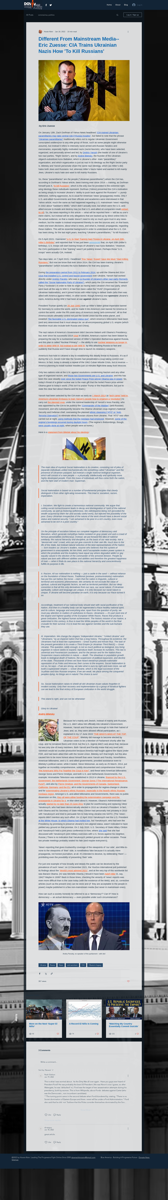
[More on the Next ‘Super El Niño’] (44, 1009)
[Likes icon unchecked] (46, 1114)
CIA (83, 965)
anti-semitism (72, 965)
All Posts (29, 15)
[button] (117, 15)
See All (139, 995)
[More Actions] (128, 1075)
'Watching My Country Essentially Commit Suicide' (123, 1025)
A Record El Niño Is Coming (83, 1024)
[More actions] (128, 31)
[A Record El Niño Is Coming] (84, 1009)
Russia (52, 965)
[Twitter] (50, 5)
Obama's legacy (95, 965)
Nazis (61, 965)
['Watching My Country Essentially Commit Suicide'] (124, 1009)
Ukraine (43, 965)
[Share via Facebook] (39, 973)
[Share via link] (52, 973)
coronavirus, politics (46, 15)
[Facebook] (46, 5)
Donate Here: (144, 1157)
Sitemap (15, 1160)
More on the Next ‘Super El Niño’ (43, 1025)
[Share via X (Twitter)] (46, 973)
